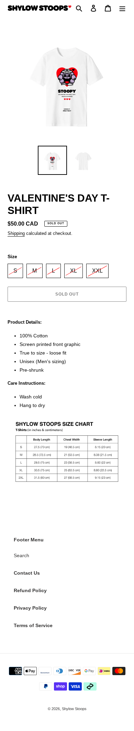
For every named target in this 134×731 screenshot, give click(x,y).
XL (73, 269)
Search (21, 555)
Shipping (16, 233)
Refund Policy (30, 590)
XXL (97, 269)
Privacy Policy (30, 608)
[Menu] (122, 8)
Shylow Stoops (74, 709)
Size (12, 256)
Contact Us (27, 573)
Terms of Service (33, 625)
